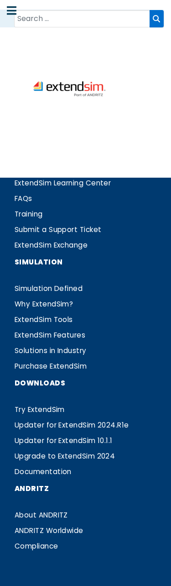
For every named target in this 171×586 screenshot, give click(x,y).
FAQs (23, 198)
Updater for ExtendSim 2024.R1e (72, 425)
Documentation (43, 471)
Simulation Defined (49, 288)
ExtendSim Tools (44, 319)
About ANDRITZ (41, 515)
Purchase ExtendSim (51, 366)
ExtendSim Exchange (51, 245)
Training (29, 214)
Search (157, 18)
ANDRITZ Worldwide (49, 530)
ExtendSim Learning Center (63, 183)
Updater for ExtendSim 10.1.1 (64, 440)
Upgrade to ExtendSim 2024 (65, 456)
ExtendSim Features (50, 335)
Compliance (36, 546)
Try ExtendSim (40, 409)
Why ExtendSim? (44, 304)
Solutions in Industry (51, 350)
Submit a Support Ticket (58, 229)
